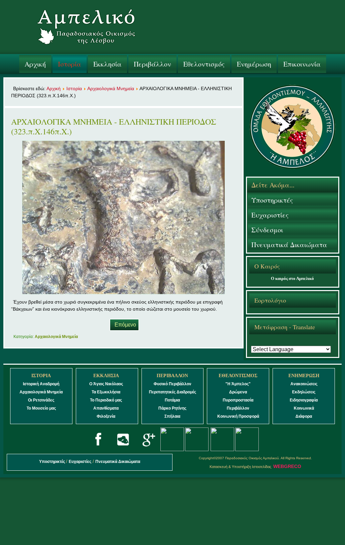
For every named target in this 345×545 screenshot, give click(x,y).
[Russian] (300, 342)
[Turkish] (319, 342)
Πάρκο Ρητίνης (172, 408)
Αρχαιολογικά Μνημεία (110, 88)
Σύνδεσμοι (267, 229)
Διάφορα (303, 416)
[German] (282, 342)
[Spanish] (310, 342)
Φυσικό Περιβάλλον (172, 384)
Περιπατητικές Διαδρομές (172, 392)
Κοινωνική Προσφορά (238, 416)
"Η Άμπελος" (238, 384)
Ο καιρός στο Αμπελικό (292, 278)
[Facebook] (98, 449)
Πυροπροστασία (238, 400)
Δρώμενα (238, 392)
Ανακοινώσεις (303, 384)
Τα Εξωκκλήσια (106, 392)
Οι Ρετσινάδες (41, 400)
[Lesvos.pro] (123, 449)
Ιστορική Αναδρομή (41, 384)
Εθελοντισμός (204, 64)
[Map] (197, 449)
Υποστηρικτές (272, 200)
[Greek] (255, 342)
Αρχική (35, 64)
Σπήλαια (172, 416)
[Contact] (247, 449)
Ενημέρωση (254, 64)
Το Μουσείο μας (41, 408)
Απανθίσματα (106, 408)
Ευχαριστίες (270, 214)
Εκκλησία (107, 64)
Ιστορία (69, 64)
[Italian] (291, 342)
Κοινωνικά (304, 408)
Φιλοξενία (106, 416)
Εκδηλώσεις (303, 392)
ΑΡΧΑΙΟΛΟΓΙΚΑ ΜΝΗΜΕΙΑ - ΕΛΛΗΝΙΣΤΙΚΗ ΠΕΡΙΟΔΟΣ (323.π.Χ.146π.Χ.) (113, 126)
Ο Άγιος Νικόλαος (106, 384)
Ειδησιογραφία (304, 400)
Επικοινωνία (302, 64)
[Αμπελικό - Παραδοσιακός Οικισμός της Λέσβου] (86, 28)
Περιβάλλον (152, 64)
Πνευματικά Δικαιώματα (289, 244)
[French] (273, 342)
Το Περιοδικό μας (106, 400)
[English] (264, 342)
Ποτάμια (172, 400)
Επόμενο (125, 325)
